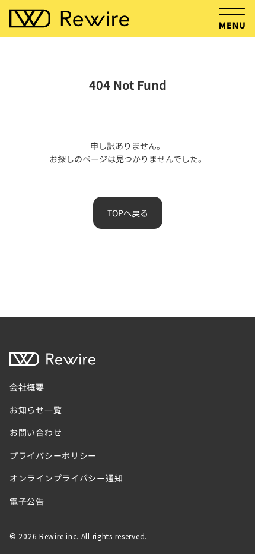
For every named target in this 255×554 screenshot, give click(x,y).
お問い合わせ (35, 432)
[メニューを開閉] (232, 18)
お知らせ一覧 (35, 410)
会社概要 (26, 387)
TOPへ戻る (127, 213)
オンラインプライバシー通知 (66, 478)
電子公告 (26, 501)
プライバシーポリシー (53, 455)
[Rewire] (69, 19)
